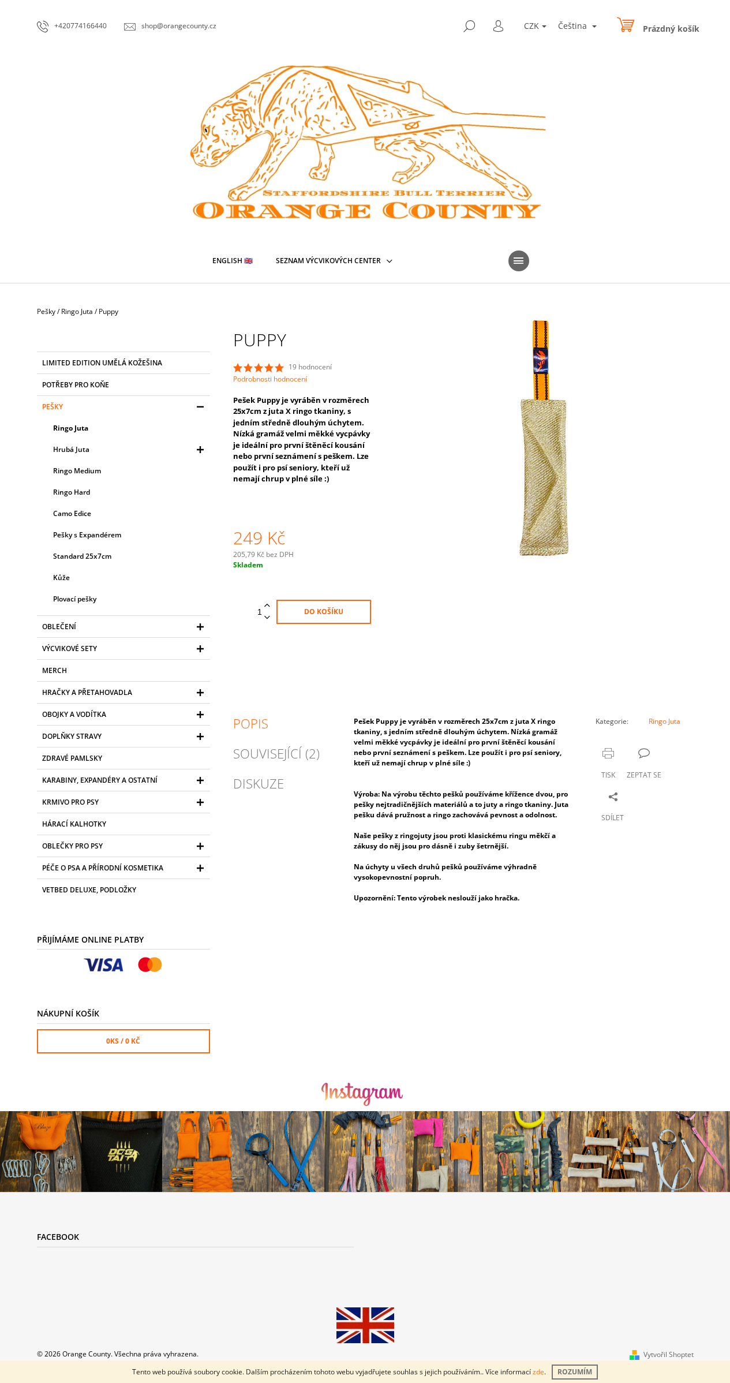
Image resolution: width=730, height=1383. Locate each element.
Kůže (61, 577)
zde (538, 1372)
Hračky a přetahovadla (87, 692)
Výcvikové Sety (69, 648)
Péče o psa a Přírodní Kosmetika (102, 868)
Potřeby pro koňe (75, 385)
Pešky (52, 407)
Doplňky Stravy (72, 736)
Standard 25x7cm (82, 556)
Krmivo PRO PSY (70, 802)
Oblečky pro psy (72, 846)
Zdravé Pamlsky (72, 758)
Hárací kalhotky (74, 824)
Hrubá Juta (71, 449)
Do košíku (323, 611)
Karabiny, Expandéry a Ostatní (100, 780)
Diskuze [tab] (258, 783)
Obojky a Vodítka (74, 714)
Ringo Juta (70, 428)
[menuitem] (232, 261)
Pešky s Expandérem (87, 535)
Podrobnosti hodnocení (270, 379)
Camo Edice (72, 513)
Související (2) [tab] (276, 753)
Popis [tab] (250, 723)
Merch (54, 670)
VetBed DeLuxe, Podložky (89, 890)
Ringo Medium (77, 471)
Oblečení (59, 626)
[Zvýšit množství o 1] (267, 606)
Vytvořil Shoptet (668, 1354)
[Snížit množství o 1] (267, 618)
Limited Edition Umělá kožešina (102, 363)
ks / (123, 1041)
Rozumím (574, 1372)
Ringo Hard (71, 492)
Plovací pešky (74, 599)
